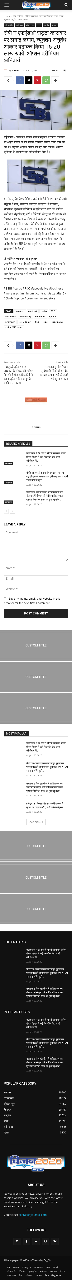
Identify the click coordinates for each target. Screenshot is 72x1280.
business (19, 311)
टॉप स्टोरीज (18, 16)
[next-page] (12, 511)
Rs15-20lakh (25, 321)
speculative (57, 321)
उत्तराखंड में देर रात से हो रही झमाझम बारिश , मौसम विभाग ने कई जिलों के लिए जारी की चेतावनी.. (46, 457)
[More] (55, 80)
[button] (6, 5)
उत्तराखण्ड (8, 463)
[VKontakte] (55, 1241)
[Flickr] (36, 1241)
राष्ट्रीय (46, 25)
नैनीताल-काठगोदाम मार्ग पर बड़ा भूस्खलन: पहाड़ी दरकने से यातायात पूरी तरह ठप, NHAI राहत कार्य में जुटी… (47, 476)
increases (10, 316)
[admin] (6, 70)
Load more (35, 822)
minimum (40, 316)
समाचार (54, 25)
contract (32, 311)
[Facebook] (20, 80)
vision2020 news (13, 327)
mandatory (25, 316)
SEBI (37, 321)
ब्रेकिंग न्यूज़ (30, 25)
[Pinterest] (37, 80)
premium (10, 321)
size (45, 321)
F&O (53, 311)
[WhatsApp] (46, 80)
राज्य (39, 25)
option (52, 316)
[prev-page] (6, 511)
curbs (44, 311)
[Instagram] (45, 1241)
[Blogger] (17, 1241)
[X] (28, 80)
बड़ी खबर (19, 25)
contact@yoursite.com (33, 1215)
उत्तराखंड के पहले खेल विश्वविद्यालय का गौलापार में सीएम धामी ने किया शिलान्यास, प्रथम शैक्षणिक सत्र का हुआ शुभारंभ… (44, 496)
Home (7, 16)
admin (15, 70)
